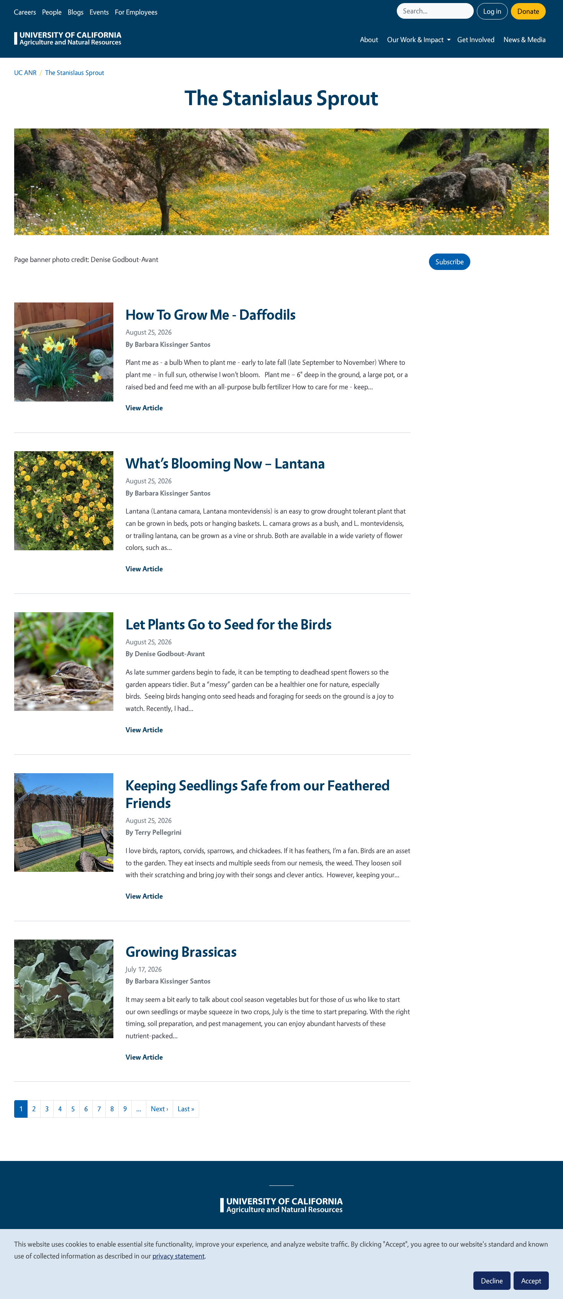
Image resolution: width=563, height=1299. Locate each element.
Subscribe (449, 261)
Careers (25, 11)
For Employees (136, 11)
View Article (144, 407)
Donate (528, 11)
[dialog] (281, 1263)
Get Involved (475, 39)
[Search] (469, 11)
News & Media (525, 39)
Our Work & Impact (415, 39)
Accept (531, 1280)
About (369, 39)
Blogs (75, 11)
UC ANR (25, 72)
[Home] (67, 39)
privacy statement (178, 1255)
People (52, 11)
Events (99, 11)
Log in (492, 11)
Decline (492, 1280)
